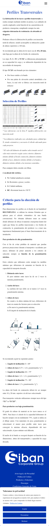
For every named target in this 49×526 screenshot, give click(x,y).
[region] (24, 506)
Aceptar (24, 509)
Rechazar (24, 521)
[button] (46, 3)
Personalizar (24, 515)
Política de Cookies (16, 503)
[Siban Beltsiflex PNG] (24, 3)
